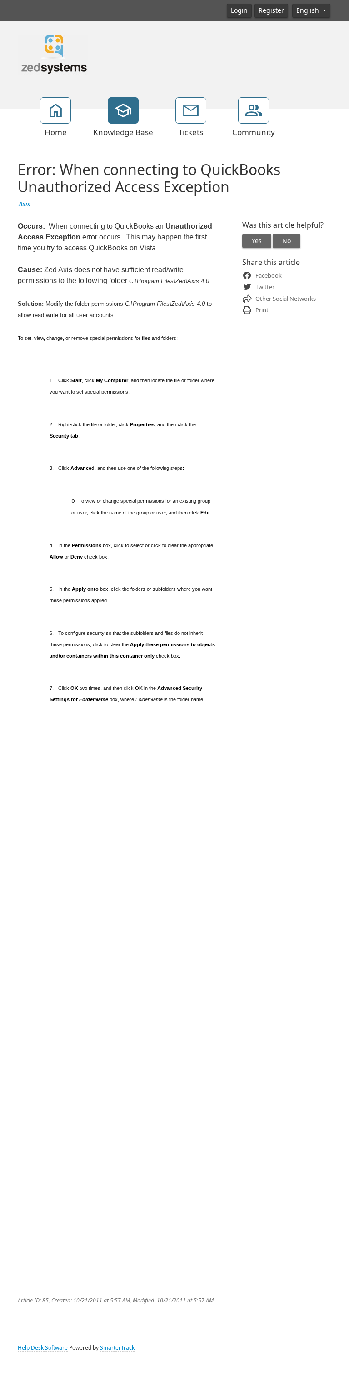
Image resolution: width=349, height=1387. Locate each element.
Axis (24, 204)
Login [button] (239, 10)
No (286, 240)
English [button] (308, 10)
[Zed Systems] (53, 54)
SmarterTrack (117, 1348)
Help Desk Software (43, 1348)
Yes (257, 240)
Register (271, 10)
